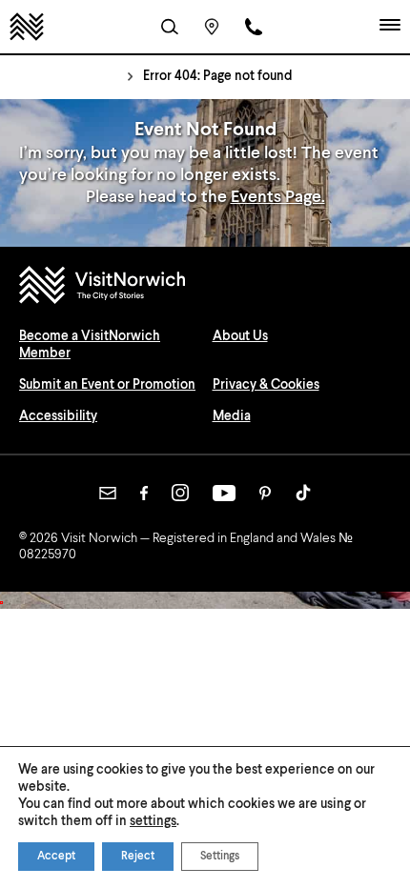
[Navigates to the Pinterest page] (265, 493)
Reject (137, 856)
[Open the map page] (212, 26)
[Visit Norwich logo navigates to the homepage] (205, 287)
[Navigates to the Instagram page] (180, 492)
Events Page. (278, 197)
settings (153, 821)
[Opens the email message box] (108, 493)
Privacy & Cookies (266, 385)
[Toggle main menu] (390, 26)
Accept (56, 856)
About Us (240, 336)
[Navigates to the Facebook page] (144, 493)
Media (232, 416)
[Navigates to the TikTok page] (303, 492)
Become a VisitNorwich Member (89, 345)
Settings (219, 856)
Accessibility (58, 416)
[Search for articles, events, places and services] (170, 26)
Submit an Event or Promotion (107, 385)
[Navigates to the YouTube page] (224, 493)
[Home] (26, 26)
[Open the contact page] (254, 26)
